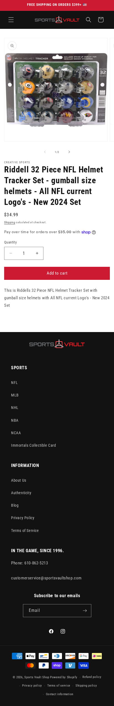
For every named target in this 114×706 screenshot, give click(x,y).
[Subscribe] (85, 610)
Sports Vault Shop (36, 677)
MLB (15, 395)
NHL (15, 407)
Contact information (59, 694)
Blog (15, 505)
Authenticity (21, 493)
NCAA (16, 433)
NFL (14, 382)
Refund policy (91, 677)
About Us (18, 480)
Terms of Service (25, 530)
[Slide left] (45, 152)
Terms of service (58, 685)
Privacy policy (32, 685)
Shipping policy (86, 685)
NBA (15, 420)
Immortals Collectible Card (33, 445)
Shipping (9, 222)
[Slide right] (69, 152)
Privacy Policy (22, 518)
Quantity (10, 242)
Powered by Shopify (63, 677)
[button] (11, 20)
